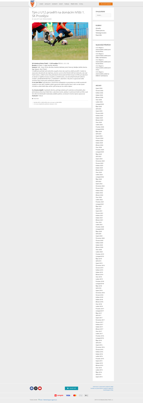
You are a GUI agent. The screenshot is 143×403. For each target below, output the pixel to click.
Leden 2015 (99, 370)
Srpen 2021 (99, 211)
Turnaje (66, 4)
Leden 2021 (99, 224)
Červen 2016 (99, 349)
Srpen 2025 (99, 111)
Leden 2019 (99, 279)
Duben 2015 (99, 363)
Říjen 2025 (99, 106)
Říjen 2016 (99, 340)
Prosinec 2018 (100, 281)
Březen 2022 (99, 195)
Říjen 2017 (99, 313)
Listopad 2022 (100, 177)
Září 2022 (98, 181)
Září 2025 (98, 109)
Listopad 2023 (100, 152)
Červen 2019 (99, 268)
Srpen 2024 (99, 136)
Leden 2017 (99, 333)
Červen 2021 (99, 213)
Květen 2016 (99, 352)
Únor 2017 (99, 331)
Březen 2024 (99, 145)
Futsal (81, 4)
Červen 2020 (99, 240)
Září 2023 (98, 156)
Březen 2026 (99, 97)
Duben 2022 (99, 193)
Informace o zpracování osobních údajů (103, 386)
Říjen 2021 (99, 206)
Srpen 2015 (99, 361)
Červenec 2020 (100, 238)
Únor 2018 (99, 304)
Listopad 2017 (100, 311)
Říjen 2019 (99, 259)
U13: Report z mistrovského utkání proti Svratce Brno (103, 49)
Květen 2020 (99, 243)
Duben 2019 (99, 272)
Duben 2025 (99, 118)
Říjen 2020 (99, 231)
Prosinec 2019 (100, 254)
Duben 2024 (99, 143)
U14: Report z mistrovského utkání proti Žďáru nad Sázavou (103, 55)
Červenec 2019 (100, 265)
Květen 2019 (99, 270)
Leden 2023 (99, 174)
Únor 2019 (99, 277)
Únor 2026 (99, 100)
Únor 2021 (99, 222)
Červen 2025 (99, 113)
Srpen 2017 (99, 318)
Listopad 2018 (100, 283)
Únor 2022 (99, 197)
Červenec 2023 (100, 161)
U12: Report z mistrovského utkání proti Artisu (103, 68)
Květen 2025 (99, 115)
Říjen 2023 (99, 154)
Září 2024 (98, 134)
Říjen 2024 (99, 131)
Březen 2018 (99, 302)
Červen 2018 (99, 295)
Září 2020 (98, 233)
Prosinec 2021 (100, 202)
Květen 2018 (99, 297)
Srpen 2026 (99, 88)
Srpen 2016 (99, 345)
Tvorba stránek (33, 399)
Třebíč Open (74, 4)
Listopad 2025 (100, 104)
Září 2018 (98, 288)
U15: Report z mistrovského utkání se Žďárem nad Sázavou (102, 74)
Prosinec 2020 (100, 227)
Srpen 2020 (99, 236)
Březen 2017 (99, 329)
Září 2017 (98, 315)
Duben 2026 (99, 95)
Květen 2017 (99, 324)
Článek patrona (100, 30)
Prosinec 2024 (100, 127)
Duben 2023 (99, 168)
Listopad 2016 (100, 338)
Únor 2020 (99, 249)
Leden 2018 (99, 306)
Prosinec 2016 (100, 336)
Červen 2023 (99, 163)
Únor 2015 (99, 368)
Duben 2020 (99, 245)
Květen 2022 (99, 190)
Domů (41, 4)
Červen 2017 (99, 322)
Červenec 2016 (100, 347)
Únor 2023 (99, 172)
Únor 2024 (99, 147)
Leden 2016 (99, 356)
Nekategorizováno (101, 33)
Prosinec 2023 (100, 149)
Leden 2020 (99, 252)
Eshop (61, 4)
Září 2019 (98, 261)
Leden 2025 (99, 124)
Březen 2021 (99, 220)
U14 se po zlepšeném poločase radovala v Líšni (45, 104)
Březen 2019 (99, 274)
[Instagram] (36, 388)
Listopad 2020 (100, 229)
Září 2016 (98, 343)
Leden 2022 (99, 199)
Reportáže (36, 98)
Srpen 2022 (99, 184)
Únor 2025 (99, 122)
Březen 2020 (99, 247)
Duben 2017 (99, 327)
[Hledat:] (103, 15)
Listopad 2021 (100, 204)
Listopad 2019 (100, 256)
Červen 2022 (99, 188)
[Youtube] (40, 388)
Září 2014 (98, 374)
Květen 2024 (99, 140)
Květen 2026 (99, 93)
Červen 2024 (99, 138)
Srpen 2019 (99, 263)
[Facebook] (32, 388)
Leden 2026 (99, 102)
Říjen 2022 (99, 179)
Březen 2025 (99, 120)
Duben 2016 (99, 354)
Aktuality (47, 4)
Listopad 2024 (100, 129)
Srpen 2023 (99, 159)
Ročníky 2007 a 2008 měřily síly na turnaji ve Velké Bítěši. (48, 102)
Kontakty (54, 4)
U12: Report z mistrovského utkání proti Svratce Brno (103, 61)
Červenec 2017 (100, 320)
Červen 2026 (99, 90)
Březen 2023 (99, 170)
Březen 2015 (99, 365)
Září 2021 (98, 209)
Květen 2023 (99, 165)
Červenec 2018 (100, 293)
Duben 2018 (99, 299)
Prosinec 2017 (100, 308)
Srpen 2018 (99, 290)
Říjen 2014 (99, 372)
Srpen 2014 (99, 377)
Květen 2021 (99, 215)
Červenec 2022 (100, 186)
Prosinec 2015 (100, 358)
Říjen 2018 (99, 286)
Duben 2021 (99, 218)
